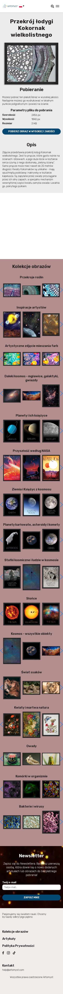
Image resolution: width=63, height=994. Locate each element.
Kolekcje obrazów (15, 931)
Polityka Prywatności (18, 946)
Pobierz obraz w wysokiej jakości (31, 131)
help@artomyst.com (13, 969)
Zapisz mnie (31, 897)
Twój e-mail (9, 882)
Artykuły (9, 939)
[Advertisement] (31, 226)
